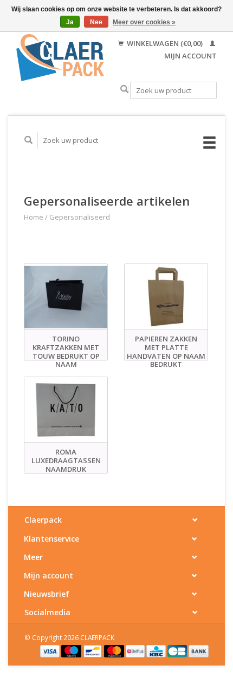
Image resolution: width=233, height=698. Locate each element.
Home (33, 217)
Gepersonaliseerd (79, 217)
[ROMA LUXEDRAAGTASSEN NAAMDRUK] (65, 410)
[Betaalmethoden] (51, 650)
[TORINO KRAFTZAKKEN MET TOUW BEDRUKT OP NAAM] (65, 297)
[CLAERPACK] (60, 57)
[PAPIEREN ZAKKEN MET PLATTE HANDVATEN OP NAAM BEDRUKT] (166, 297)
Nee (96, 22)
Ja (70, 22)
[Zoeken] (124, 89)
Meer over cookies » (144, 22)
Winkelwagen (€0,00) (164, 43)
